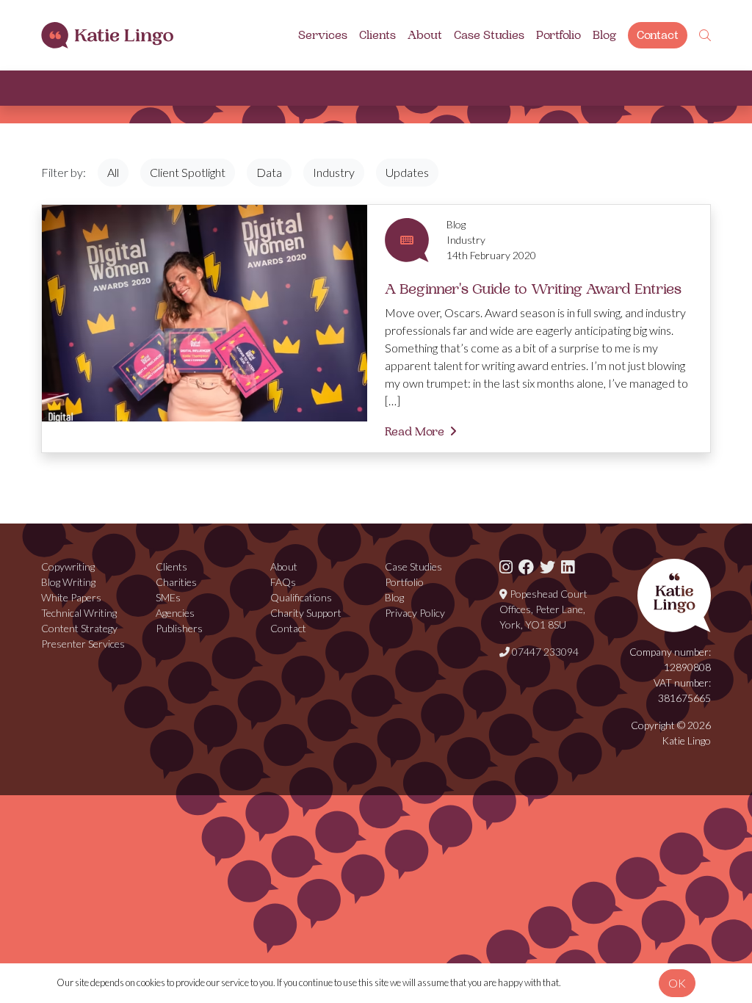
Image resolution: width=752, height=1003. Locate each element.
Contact (658, 35)
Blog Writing (68, 582)
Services (322, 35)
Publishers (179, 628)
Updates (407, 172)
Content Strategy (79, 628)
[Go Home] (107, 35)
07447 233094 (544, 651)
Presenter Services (83, 643)
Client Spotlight (187, 172)
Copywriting (68, 566)
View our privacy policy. (608, 982)
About (425, 35)
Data (269, 172)
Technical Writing (79, 612)
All (113, 172)
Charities (176, 582)
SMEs (168, 597)
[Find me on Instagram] (506, 566)
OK (677, 983)
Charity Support (305, 612)
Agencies (175, 612)
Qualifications (301, 597)
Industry (334, 172)
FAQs (283, 582)
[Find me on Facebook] (526, 566)
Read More (414, 431)
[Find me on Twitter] (547, 566)
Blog (604, 35)
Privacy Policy (415, 612)
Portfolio (558, 35)
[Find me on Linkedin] (567, 566)
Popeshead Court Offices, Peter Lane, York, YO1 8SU (543, 609)
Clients (377, 35)
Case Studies (489, 35)
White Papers (71, 597)
